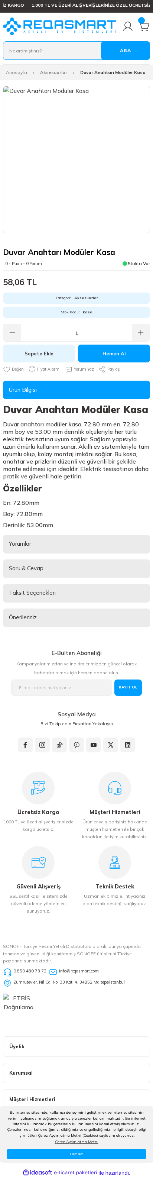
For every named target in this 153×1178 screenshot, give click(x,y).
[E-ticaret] (75, 1172)
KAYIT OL (128, 687)
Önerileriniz (23, 617)
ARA (125, 50)
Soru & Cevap (26, 568)
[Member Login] (128, 26)
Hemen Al (114, 353)
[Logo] (59, 26)
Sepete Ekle (39, 353)
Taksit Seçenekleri (32, 592)
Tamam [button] (76, 1154)
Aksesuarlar (86, 298)
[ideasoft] (37, 1172)
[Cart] (144, 26)
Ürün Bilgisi (23, 389)
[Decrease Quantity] (12, 332)
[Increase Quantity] (141, 332)
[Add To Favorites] (13, 369)
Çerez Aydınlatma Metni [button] (76, 1141)
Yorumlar (20, 543)
